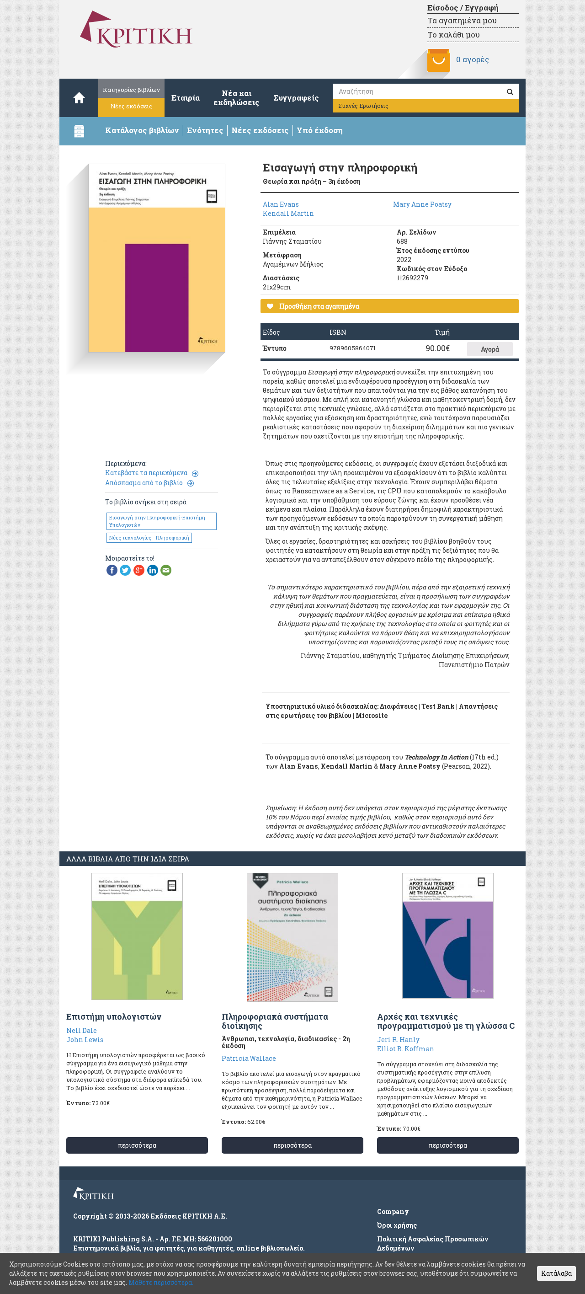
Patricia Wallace (249, 1058)
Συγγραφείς (296, 97)
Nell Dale (81, 1030)
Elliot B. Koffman (405, 1048)
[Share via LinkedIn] (152, 569)
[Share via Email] (165, 569)
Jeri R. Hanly (398, 1039)
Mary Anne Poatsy (422, 204)
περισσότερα (137, 1145)
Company (393, 1211)
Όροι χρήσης (397, 1225)
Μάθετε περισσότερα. (160, 1282)
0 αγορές (472, 59)
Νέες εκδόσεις (131, 106)
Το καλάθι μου (453, 34)
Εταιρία (185, 97)
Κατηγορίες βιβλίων (131, 90)
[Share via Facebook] (111, 569)
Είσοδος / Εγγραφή (463, 7)
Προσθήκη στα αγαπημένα (318, 306)
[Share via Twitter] (125, 569)
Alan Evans (281, 204)
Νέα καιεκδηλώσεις (236, 97)
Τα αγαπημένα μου (462, 20)
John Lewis (84, 1039)
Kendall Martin (288, 213)
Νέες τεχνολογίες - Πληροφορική (149, 537)
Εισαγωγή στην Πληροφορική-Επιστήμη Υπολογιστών (157, 521)
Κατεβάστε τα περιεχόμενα (146, 472)
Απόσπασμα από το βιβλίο (144, 482)
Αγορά (490, 349)
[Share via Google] (138, 569)
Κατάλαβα (556, 1273)
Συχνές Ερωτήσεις (363, 105)
